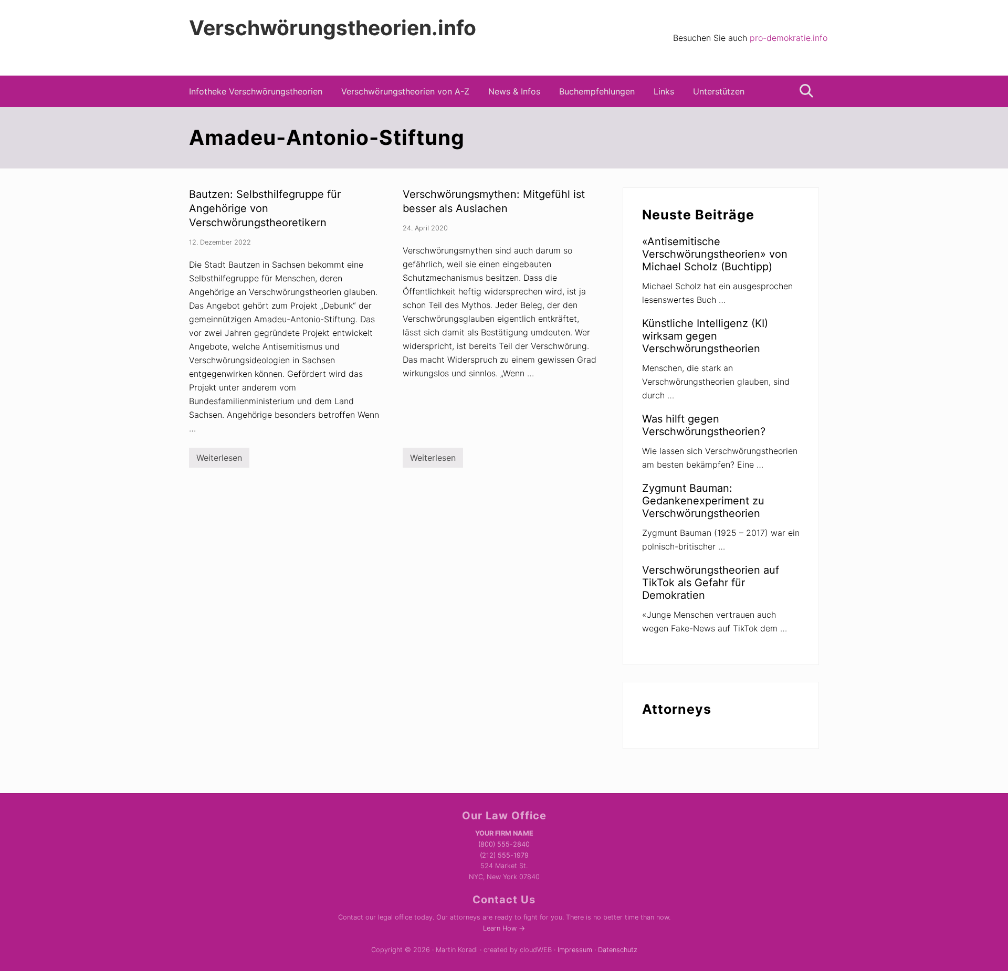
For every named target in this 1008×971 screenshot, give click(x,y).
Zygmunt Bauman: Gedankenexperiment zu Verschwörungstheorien (703, 501)
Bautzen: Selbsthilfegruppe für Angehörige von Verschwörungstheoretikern (265, 208)
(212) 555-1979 (504, 855)
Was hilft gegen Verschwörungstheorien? (703, 425)
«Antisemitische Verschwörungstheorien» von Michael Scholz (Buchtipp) (715, 254)
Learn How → (504, 928)
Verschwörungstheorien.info (332, 28)
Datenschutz (617, 950)
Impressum (575, 950)
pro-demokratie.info (788, 38)
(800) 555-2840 (504, 844)
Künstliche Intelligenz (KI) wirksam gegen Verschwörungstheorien (705, 336)
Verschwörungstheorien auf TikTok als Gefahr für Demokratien (710, 582)
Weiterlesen (219, 460)
